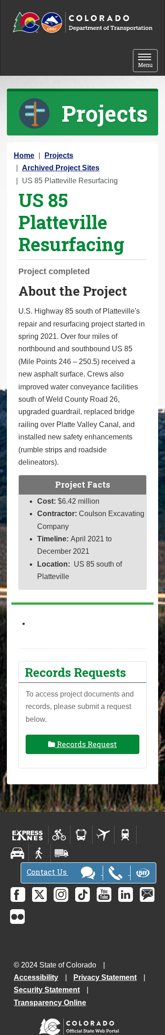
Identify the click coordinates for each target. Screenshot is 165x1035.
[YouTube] (104, 894)
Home (24, 155)
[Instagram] (61, 894)
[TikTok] (83, 894)
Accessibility (36, 977)
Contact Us (47, 872)
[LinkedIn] (126, 894)
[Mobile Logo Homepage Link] (82, 22)
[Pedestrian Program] (39, 853)
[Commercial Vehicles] (61, 853)
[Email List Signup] (147, 894)
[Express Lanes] (28, 835)
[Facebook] (18, 894)
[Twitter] (39, 894)
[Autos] (17, 853)
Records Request (86, 744)
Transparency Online (50, 1003)
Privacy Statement (105, 977)
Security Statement (47, 990)
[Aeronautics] (103, 835)
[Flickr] (17, 917)
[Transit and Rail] (81, 835)
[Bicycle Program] (59, 835)
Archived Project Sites (60, 168)
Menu (148, 61)
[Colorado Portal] (81, 1025)
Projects (58, 155)
